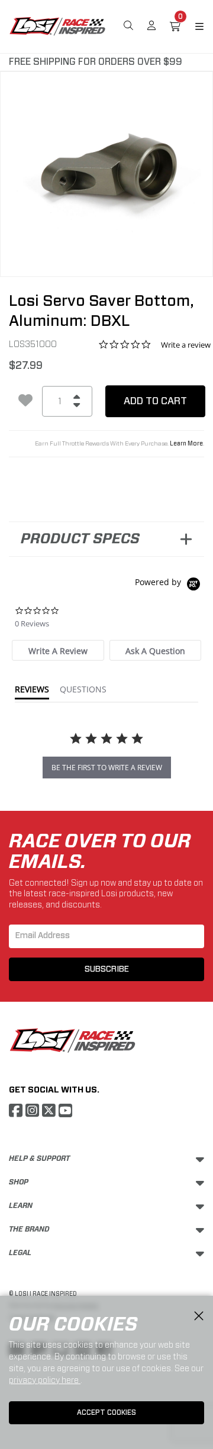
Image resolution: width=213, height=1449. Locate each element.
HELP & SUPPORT (39, 1158)
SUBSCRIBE (107, 969)
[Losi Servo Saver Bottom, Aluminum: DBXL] (106, 166)
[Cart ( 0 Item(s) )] (175, 26)
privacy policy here (44, 1380)
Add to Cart (155, 401)
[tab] (58, 650)
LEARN (21, 1205)
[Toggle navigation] (192, 26)
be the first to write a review (106, 768)
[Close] (198, 1316)
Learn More (186, 444)
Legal (20, 1252)
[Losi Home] (57, 25)
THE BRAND (29, 1229)
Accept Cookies (106, 1412)
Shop (18, 1182)
